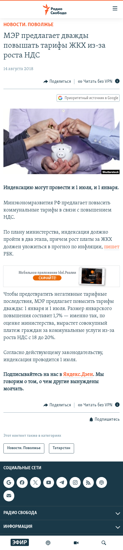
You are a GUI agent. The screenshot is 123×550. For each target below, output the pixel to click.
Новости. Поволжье (28, 25)
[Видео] (76, 543)
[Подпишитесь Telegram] (61, 482)
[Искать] (103, 543)
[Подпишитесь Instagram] (75, 482)
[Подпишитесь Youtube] (48, 482)
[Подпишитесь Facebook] (22, 482)
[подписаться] (8, 495)
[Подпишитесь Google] (8, 482)
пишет (111, 247)
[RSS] (88, 482)
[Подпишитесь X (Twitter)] (35, 482)
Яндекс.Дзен (78, 374)
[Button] (57, 81)
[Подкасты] (101, 482)
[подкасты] (48, 543)
